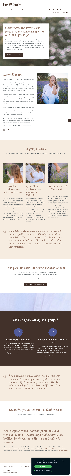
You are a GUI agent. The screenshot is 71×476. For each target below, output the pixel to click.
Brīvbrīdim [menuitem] (55, 13)
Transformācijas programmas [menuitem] (36, 10)
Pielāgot (55, 462)
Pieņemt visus (43, 466)
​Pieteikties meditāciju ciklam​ (14, 54)
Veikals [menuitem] (51, 10)
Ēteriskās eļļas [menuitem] (62, 10)
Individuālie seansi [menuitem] (16, 10)
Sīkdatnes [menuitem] (26, 466)
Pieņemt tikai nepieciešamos (43, 470)
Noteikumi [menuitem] (12, 466)
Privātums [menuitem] (19, 466)
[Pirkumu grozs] (69, 120)
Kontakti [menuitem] (65, 13)
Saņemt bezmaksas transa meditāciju (35, 284)
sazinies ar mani (63, 450)
